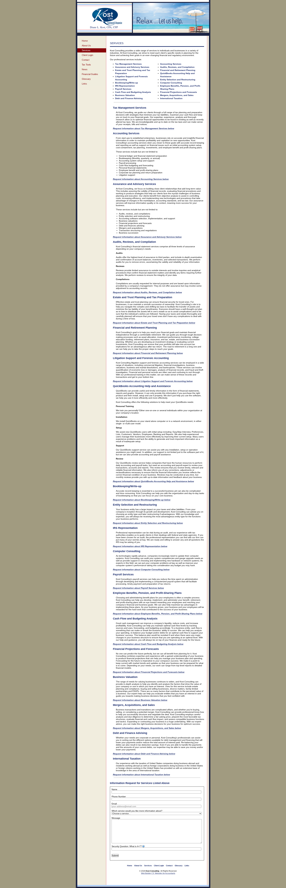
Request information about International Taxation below (141, 774)
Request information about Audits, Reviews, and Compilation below (147, 292)
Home (85, 40)
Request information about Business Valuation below (140, 700)
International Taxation (171, 98)
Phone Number (119, 796)
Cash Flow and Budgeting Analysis (133, 92)
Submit (115, 855)
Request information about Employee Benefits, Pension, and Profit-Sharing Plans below (157, 613)
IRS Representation (125, 86)
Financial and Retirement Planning (177, 70)
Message (116, 818)
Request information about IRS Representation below (140, 546)
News (84, 69)
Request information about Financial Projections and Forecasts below (148, 672)
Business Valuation (125, 95)
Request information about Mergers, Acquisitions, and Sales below (147, 728)
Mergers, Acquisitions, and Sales (176, 95)
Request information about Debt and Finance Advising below (144, 754)
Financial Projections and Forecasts (178, 92)
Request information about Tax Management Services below (143, 128)
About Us (86, 45)
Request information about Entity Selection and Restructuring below (148, 523)
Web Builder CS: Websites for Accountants (158, 873)
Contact (85, 60)
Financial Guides (90, 74)
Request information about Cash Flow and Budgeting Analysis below (148, 644)
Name (114, 789)
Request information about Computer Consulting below (141, 569)
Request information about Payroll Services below (138, 588)
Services (86, 50)
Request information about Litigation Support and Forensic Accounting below (153, 381)
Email (114, 803)
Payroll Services (123, 89)
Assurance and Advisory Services (132, 67)
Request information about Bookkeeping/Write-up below (141, 500)
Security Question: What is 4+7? (127, 846)
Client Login (87, 55)
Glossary (86, 79)
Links (84, 83)
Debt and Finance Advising (129, 98)
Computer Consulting (171, 83)
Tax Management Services (128, 64)
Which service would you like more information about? (137, 811)
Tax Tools (86, 64)
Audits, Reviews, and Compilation (177, 67)
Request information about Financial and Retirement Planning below (148, 353)
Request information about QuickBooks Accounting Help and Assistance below (153, 481)
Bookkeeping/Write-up (126, 83)
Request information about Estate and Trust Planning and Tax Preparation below (154, 323)
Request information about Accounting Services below (141, 179)
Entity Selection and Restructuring (177, 79)
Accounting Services (170, 64)
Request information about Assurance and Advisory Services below (147, 237)
